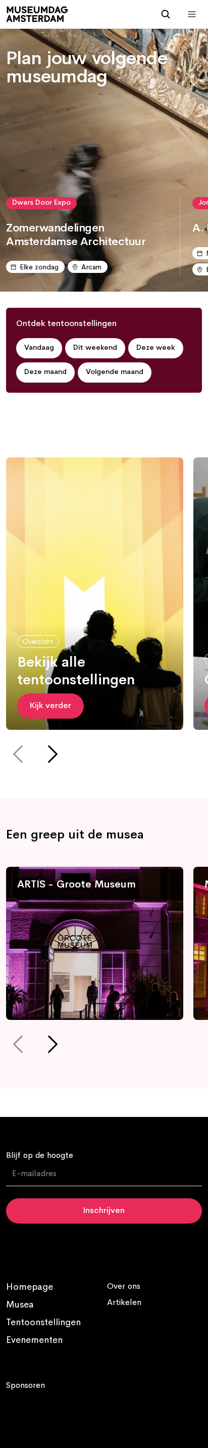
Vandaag (39, 348)
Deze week (155, 348)
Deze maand (45, 372)
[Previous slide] (18, 755)
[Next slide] (52, 755)
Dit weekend (95, 348)
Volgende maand (114, 372)
